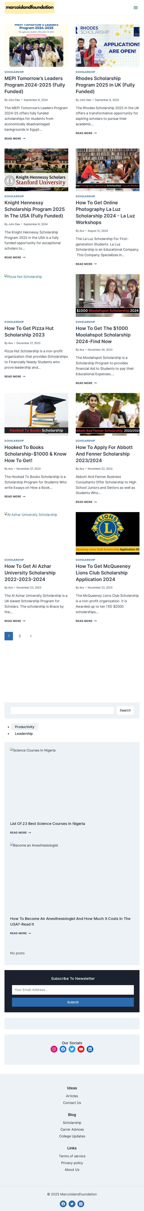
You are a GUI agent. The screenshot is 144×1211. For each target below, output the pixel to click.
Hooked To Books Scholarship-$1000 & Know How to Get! (35, 453)
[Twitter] (72, 1203)
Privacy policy (72, 1163)
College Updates (72, 1136)
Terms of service (72, 1156)
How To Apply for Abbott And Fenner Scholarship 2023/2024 (104, 453)
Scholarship (14, 72)
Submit (73, 1002)
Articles (72, 1096)
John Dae (14, 99)
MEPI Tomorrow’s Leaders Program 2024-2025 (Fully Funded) (34, 84)
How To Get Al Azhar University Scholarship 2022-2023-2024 (30, 572)
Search (125, 710)
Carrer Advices (72, 1129)
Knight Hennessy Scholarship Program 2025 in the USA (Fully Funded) (34, 209)
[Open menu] (136, 7)
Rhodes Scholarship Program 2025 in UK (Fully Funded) (105, 84)
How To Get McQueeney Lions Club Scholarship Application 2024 (103, 572)
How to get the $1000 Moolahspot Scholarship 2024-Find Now (103, 334)
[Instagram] (80, 1203)
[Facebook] (63, 1203)
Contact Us (72, 1103)
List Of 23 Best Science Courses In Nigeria (47, 823)
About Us (72, 1170)
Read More (14, 138)
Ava (82, 230)
